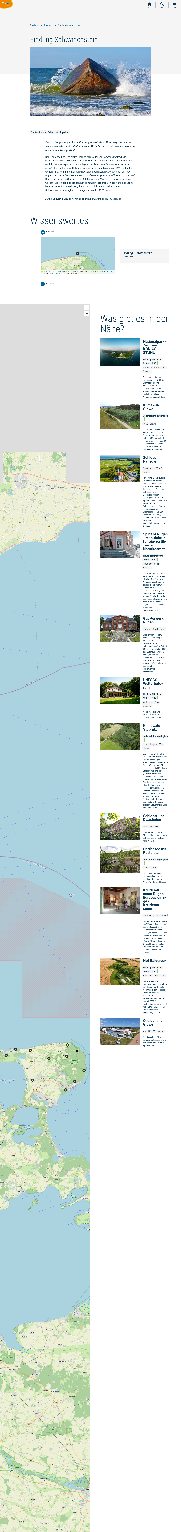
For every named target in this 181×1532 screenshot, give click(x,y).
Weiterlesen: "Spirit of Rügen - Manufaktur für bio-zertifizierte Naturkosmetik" (135, 572)
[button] (77, 1051)
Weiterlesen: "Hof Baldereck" (135, 986)
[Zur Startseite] (7, 5)
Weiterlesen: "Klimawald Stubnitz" (135, 766)
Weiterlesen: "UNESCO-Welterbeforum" (135, 698)
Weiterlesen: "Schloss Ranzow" (135, 492)
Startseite (35, 25)
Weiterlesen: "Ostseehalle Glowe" (135, 1033)
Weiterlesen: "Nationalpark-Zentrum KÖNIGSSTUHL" (135, 369)
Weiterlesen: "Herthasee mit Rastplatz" (135, 865)
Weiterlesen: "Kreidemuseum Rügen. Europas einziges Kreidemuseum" (135, 921)
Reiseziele (49, 25)
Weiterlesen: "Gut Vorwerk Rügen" (135, 644)
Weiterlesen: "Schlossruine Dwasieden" (135, 828)
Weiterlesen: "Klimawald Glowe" (135, 427)
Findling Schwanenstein (69, 25)
